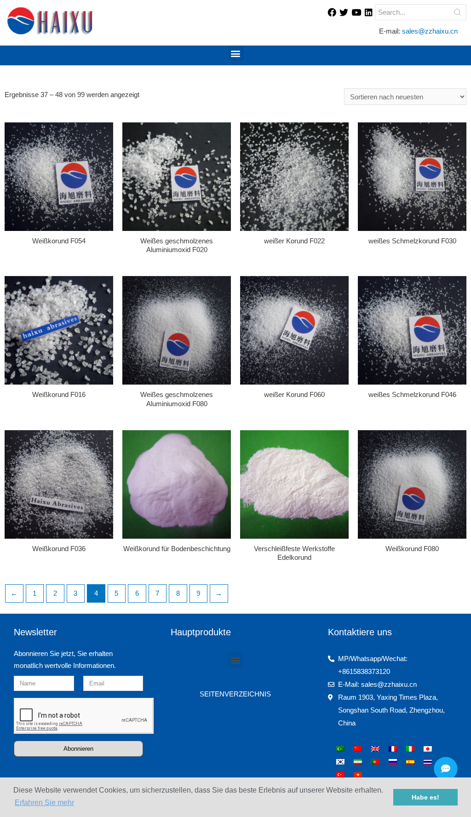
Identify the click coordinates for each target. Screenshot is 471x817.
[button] (235, 53)
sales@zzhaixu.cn (431, 31)
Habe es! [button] (425, 797)
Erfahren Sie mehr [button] (44, 802)
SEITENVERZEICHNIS (235, 694)
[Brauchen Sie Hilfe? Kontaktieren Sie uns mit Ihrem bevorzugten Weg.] (445, 768)
